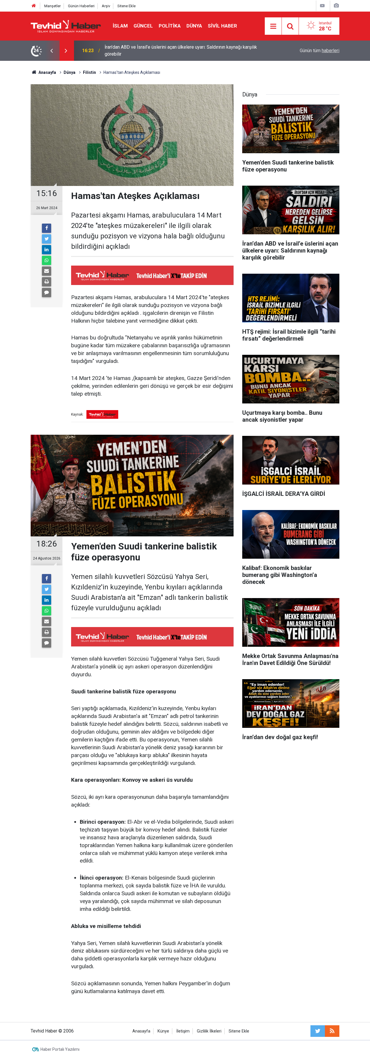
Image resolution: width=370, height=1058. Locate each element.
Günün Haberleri (81, 6)
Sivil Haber (222, 26)
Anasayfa (141, 1031)
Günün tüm (319, 50)
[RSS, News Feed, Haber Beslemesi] (332, 1031)
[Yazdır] (46, 281)
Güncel (143, 26)
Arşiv (106, 6)
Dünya (194, 26)
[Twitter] (46, 239)
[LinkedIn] (46, 249)
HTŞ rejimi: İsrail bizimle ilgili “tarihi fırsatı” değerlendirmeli (164, 50)
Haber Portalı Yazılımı (59, 1049)
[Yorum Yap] (46, 292)
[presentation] (51, 50)
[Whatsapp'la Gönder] (46, 260)
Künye (163, 1031)
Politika (170, 26)
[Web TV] (322, 5)
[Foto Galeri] (336, 5)
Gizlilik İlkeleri (209, 1031)
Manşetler (52, 6)
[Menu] (273, 26)
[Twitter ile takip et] (317, 1031)
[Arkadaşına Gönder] (46, 271)
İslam (120, 26)
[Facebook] (46, 228)
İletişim (183, 1031)
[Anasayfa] (34, 6)
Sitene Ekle (126, 6)
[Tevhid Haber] (66, 25)
